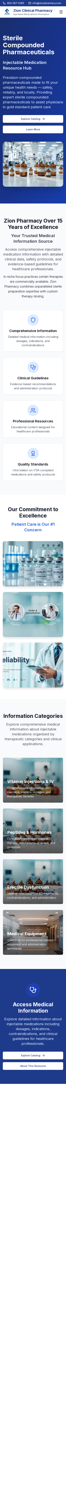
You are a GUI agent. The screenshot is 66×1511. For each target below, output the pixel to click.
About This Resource (33, 1065)
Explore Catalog (30, 118)
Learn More (33, 129)
